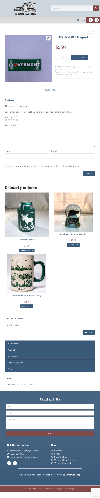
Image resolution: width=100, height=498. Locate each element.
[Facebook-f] (91, 20)
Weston (88, 72)
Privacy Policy (55, 489)
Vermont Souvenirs (82, 67)
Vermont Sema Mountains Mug (27, 295)
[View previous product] (88, 33)
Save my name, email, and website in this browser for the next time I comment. (42, 166)
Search (88, 332)
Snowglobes (13, 356)
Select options (27, 250)
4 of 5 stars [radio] (14, 120)
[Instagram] (97, 20)
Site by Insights (69, 489)
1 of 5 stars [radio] (6, 120)
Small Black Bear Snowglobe (73, 234)
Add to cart (79, 57)
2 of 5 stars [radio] (9, 120)
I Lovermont (71, 72)
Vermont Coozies (27, 240)
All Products (69, 67)
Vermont (80, 72)
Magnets (58, 69)
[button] (48, 38)
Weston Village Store (63, 74)
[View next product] (93, 33)
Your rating (11, 117)
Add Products (29, 384)
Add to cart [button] (73, 245)
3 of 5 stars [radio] (11, 120)
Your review (11, 124)
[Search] (96, 8)
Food (50, 369)
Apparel (50, 350)
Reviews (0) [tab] (50, 90)
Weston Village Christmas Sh (64, 474)
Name (8, 150)
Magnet (63, 72)
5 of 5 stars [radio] (17, 120)
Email (54, 150)
